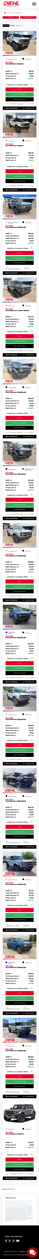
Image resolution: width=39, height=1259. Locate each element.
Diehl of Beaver (11, 108)
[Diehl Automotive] (10, 4)
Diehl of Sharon (11, 847)
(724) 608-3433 (29, 108)
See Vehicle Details (19, 99)
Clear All (6, 25)
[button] (35, 43)
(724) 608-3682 (29, 847)
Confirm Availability (20, 94)
